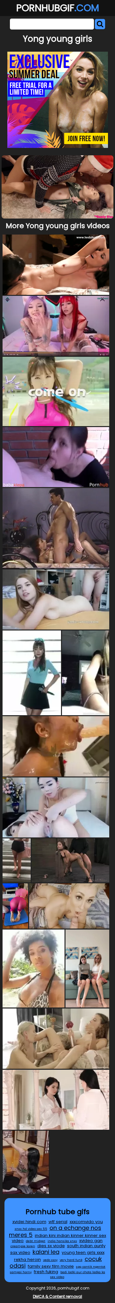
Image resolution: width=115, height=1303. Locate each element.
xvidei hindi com (29, 1222)
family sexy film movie (51, 1266)
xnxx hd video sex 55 (31, 1229)
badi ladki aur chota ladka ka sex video (77, 1274)
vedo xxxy (50, 1260)
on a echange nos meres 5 (55, 1231)
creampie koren (23, 1246)
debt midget (35, 1241)
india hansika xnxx (62, 1241)
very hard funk (71, 1260)
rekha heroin (27, 1259)
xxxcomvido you (86, 1222)
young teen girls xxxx (83, 1252)
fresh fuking (46, 1272)
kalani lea (46, 1252)
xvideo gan (91, 1241)
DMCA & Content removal (57, 1296)
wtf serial (58, 1222)
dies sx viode (51, 1246)
